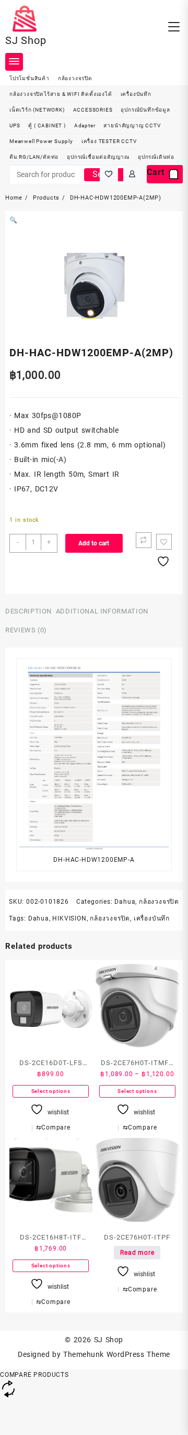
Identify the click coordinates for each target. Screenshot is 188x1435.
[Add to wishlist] (164, 542)
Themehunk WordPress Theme (116, 1354)
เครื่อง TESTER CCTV (109, 141)
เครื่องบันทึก (136, 94)
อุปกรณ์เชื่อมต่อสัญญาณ (98, 157)
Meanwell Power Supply (41, 141)
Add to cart (93, 543)
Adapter (85, 125)
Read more (137, 1252)
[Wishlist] (109, 174)
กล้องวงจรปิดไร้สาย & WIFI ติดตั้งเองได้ (60, 94)
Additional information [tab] (102, 611)
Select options (50, 1091)
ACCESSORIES (93, 110)
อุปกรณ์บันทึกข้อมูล (145, 110)
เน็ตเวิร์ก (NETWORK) (37, 110)
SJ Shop (25, 40)
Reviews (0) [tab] (26, 630)
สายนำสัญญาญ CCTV (131, 125)
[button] (13, 220)
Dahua (124, 901)
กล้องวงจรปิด (75, 78)
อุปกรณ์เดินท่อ (156, 157)
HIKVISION (69, 918)
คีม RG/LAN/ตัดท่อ (33, 157)
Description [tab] (28, 611)
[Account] (132, 174)
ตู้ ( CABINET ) (46, 125)
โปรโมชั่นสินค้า (29, 78)
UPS (14, 125)
